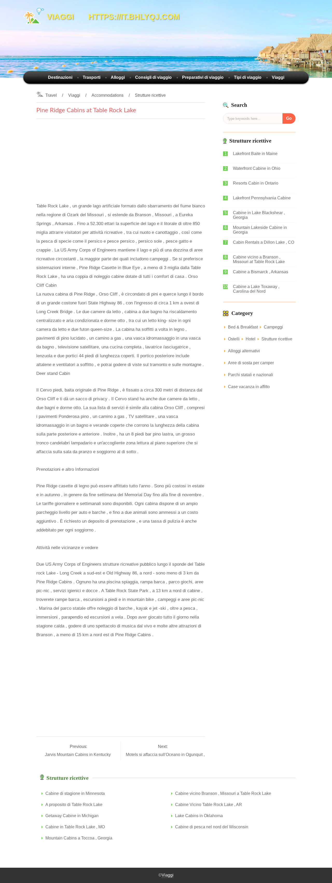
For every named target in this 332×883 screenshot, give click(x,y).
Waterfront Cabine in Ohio (256, 168)
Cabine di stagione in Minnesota (75, 793)
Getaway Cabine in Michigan (72, 816)
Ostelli (234, 339)
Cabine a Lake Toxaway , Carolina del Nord (256, 288)
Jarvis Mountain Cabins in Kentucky (78, 754)
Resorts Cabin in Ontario (255, 183)
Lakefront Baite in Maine (255, 153)
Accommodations (107, 95)
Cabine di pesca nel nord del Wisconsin (211, 827)
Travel (51, 95)
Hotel (250, 339)
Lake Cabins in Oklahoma (199, 816)
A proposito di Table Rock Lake (73, 804)
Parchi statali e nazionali (250, 375)
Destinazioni (60, 77)
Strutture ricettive (150, 95)
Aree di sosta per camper (251, 363)
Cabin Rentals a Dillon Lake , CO (263, 242)
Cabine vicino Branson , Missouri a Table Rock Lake (223, 793)
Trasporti (91, 77)
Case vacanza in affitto (249, 386)
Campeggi (273, 327)
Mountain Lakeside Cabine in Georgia (260, 229)
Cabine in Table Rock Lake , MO (75, 827)
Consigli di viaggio (153, 77)
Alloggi (118, 77)
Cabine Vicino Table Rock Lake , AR (208, 804)
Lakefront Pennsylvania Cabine (262, 198)
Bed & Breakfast (243, 327)
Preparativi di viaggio (203, 77)
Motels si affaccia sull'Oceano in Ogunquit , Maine (172, 754)
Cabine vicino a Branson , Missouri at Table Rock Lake (259, 259)
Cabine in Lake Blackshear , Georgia (259, 215)
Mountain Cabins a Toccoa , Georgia (78, 838)
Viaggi (278, 77)
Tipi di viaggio (247, 77)
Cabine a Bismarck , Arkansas (260, 272)
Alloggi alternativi (244, 351)
